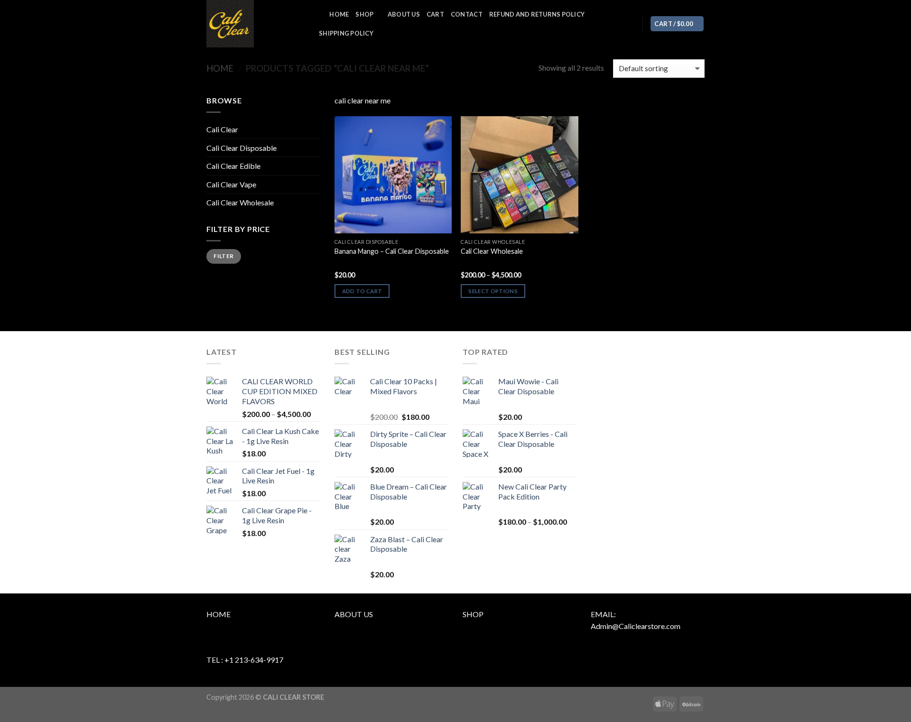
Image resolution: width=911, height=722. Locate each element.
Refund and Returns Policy (537, 14)
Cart (435, 14)
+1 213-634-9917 (253, 659)
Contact (467, 14)
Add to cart (362, 291)
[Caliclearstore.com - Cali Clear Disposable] (253, 23)
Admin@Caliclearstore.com (635, 625)
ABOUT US (354, 614)
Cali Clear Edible (233, 165)
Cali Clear (222, 129)
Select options (493, 291)
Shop (364, 14)
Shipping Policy (346, 33)
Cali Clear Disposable (241, 147)
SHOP (473, 614)
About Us (404, 14)
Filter (223, 255)
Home (339, 14)
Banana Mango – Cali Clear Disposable (392, 251)
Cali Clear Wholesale (240, 202)
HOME (218, 614)
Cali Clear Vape (231, 184)
